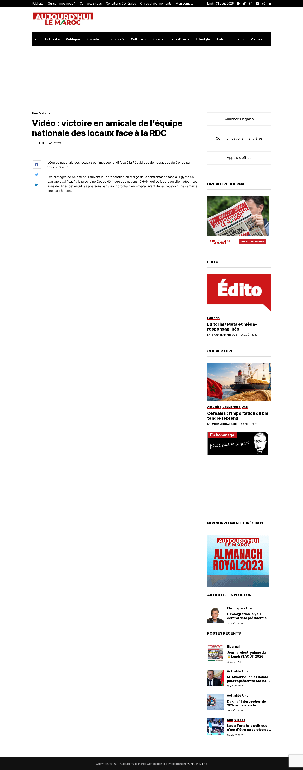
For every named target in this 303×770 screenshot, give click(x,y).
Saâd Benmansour (224, 335)
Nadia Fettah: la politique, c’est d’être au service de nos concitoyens (248, 730)
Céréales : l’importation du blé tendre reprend (237, 416)
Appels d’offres (239, 158)
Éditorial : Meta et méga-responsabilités (232, 327)
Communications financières (239, 138)
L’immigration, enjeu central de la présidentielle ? (248, 618)
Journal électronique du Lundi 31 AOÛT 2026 (246, 654)
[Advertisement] (122, 207)
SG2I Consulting (197, 763)
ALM (41, 143)
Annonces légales (239, 119)
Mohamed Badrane (224, 424)
